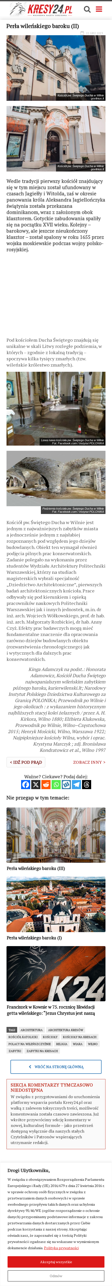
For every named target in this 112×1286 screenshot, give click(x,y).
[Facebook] (25, 784)
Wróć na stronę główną (59, 1066)
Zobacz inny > (89, 762)
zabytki (15, 1051)
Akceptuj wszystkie (56, 1261)
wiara (78, 1044)
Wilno (93, 1044)
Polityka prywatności (61, 1247)
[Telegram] (76, 784)
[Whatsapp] (56, 784)
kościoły (50, 1037)
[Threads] (86, 784)
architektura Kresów (65, 1030)
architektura (32, 1030)
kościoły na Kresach (79, 1037)
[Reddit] (46, 784)
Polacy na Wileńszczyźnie (30, 1044)
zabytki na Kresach (42, 1051)
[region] (56, 1224)
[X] (35, 784)
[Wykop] (66, 784)
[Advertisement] (56, 296)
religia (61, 1044)
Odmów (56, 1275)
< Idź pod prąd (26, 762)
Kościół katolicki (23, 1037)
